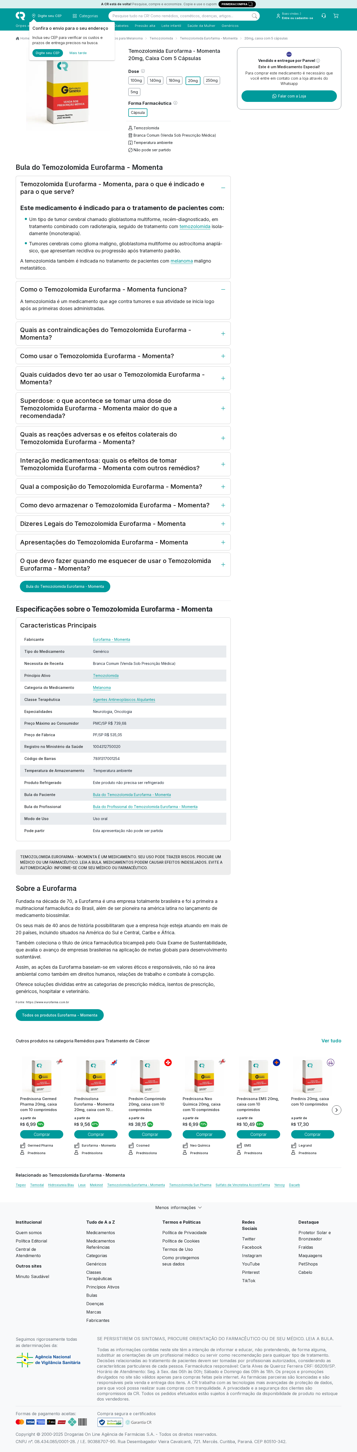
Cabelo (305, 1272)
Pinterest (251, 1272)
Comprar (42, 1134)
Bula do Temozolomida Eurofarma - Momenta (65, 586)
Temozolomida (161, 38)
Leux (82, 1185)
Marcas (93, 1312)
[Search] (254, 16)
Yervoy (279, 1185)
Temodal (37, 1185)
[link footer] (110, 1422)
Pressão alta (145, 26)
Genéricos (230, 26)
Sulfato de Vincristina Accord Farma (243, 1185)
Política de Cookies (181, 1241)
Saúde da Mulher (201, 26)
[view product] (41, 1076)
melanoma (182, 261)
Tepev (21, 1185)
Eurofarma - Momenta (111, 639)
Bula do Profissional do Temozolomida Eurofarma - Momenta (145, 806)
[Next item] (336, 1110)
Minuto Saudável (32, 1276)
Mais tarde (78, 53)
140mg (155, 80)
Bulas (91, 1295)
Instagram (252, 1255)
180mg (174, 80)
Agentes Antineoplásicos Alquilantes (124, 699)
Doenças (95, 1303)
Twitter (249, 1238)
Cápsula (138, 112)
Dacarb (294, 1185)
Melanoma (102, 687)
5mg (134, 92)
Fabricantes (98, 1320)
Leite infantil (171, 26)
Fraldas (305, 1247)
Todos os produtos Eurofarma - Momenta (59, 1015)
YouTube (251, 1264)
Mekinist (96, 1185)
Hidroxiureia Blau (61, 1185)
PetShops (308, 1264)
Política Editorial (31, 1241)
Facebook (252, 1247)
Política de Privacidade (184, 1232)
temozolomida (195, 226)
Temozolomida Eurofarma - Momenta (209, 38)
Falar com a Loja (292, 96)
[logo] (20, 16)
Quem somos (29, 1232)
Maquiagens (310, 1255)
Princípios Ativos (102, 1287)
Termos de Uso (177, 1249)
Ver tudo (331, 1040)
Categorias (96, 1255)
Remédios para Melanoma (122, 38)
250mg (212, 80)
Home (25, 38)
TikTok (248, 1280)
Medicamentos (100, 1232)
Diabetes (121, 26)
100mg (136, 80)
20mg (193, 80)
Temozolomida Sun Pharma (190, 1185)
